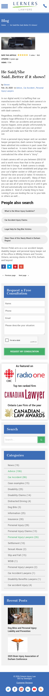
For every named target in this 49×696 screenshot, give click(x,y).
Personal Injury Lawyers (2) (22, 567)
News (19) (13, 465)
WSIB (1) (13, 561)
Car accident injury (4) (20, 585)
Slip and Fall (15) (17, 555)
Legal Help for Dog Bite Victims (18, 229)
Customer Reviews (24, 682)
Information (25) (16, 513)
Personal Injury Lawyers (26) (23, 537)
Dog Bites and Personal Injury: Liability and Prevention (22, 630)
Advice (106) (15, 471)
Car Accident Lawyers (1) (21, 573)
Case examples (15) (18, 483)
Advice (19, 88)
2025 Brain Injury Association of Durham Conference (23, 658)
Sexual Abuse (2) (17, 549)
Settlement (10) (16, 543)
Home (3, 25)
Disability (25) (15, 489)
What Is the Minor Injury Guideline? (20, 211)
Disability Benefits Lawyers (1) (24, 579)
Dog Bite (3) (14, 507)
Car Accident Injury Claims (16, 220)
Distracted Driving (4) (19, 501)
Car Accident (29, 88)
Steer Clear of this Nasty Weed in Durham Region (22, 239)
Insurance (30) (16, 519)
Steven (7, 84)
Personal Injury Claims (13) (22, 531)
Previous (10, 275)
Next (23, 275)
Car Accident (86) (17, 477)
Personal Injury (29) (18, 525)
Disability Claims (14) (19, 495)
